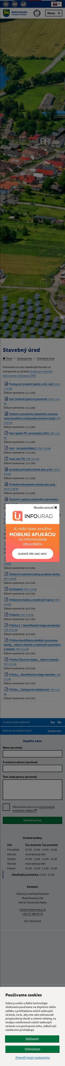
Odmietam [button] (32, 1049)
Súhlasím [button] (32, 1039)
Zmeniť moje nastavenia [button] (32, 1057)
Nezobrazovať (44, 507)
